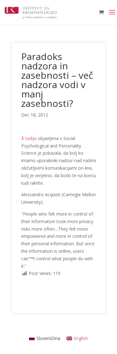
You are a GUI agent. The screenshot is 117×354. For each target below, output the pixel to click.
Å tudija (29, 138)
